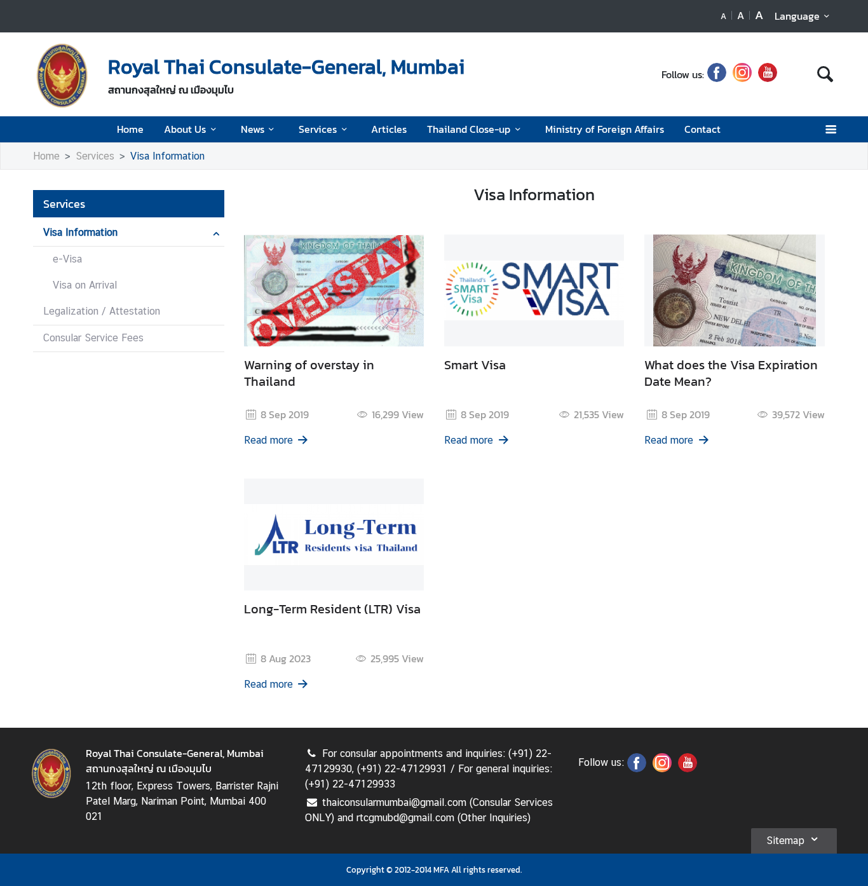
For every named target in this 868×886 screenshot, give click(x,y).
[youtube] (767, 74)
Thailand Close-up (468, 129)
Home (130, 129)
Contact (702, 129)
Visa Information (167, 156)
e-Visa (67, 259)
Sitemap (785, 841)
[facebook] (716, 74)
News (252, 129)
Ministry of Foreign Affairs (604, 129)
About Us (185, 129)
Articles (389, 129)
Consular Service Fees (93, 338)
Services (318, 129)
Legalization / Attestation (101, 311)
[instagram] (742, 74)
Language (797, 16)
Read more (268, 440)
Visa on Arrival (85, 285)
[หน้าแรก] (62, 76)
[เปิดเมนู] (830, 129)
